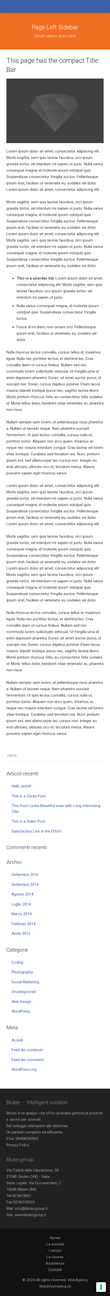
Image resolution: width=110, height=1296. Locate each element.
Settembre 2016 (25, 874)
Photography (22, 972)
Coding (17, 962)
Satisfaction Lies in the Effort (36, 831)
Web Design (21, 1001)
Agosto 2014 (22, 894)
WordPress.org (24, 1069)
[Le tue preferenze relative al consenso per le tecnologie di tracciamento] (101, 1287)
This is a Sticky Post (29, 796)
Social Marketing (25, 982)
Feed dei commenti (28, 1060)
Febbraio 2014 (23, 924)
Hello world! (21, 786)
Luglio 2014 (21, 904)
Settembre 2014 (25, 884)
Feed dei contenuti (27, 1050)
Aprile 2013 (21, 933)
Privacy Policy (17, 1145)
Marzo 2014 (21, 914)
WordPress (21, 1011)
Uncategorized (24, 991)
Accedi (17, 1040)
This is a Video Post (28, 821)
